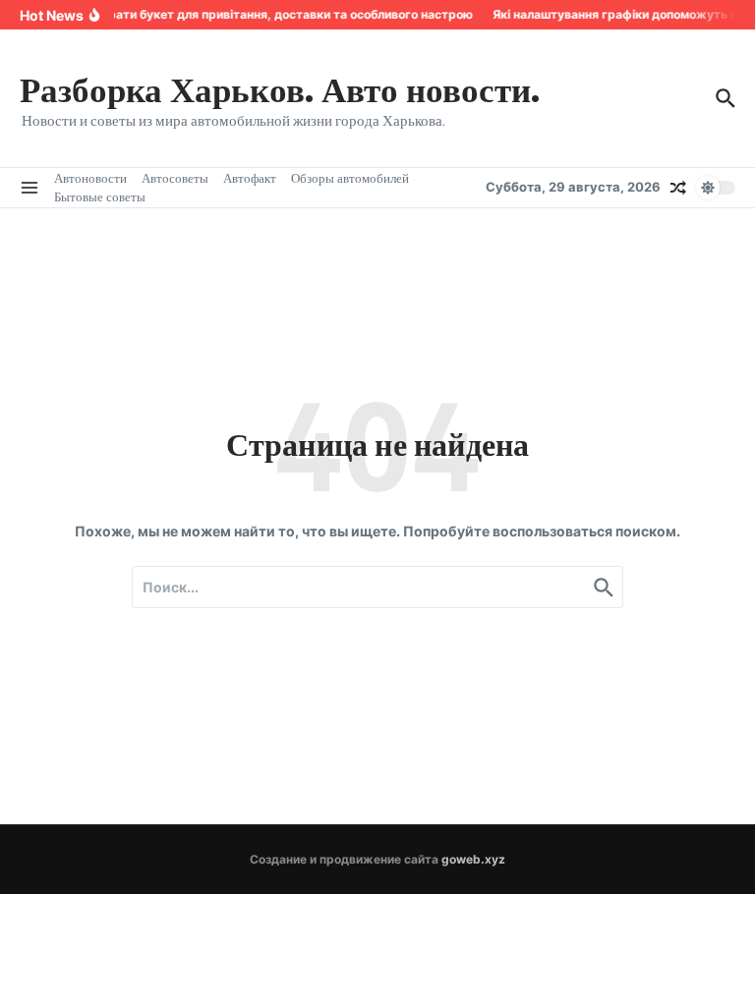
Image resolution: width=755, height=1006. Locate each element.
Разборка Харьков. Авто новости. (280, 88)
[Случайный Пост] (678, 188)
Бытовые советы (99, 196)
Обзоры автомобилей (350, 178)
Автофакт (249, 178)
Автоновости (90, 178)
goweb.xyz (473, 859)
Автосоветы (175, 178)
